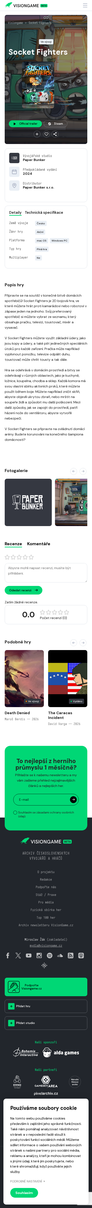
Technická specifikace (44, 212)
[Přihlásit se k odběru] (73, 799)
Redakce (46, 879)
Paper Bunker (34, 160)
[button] (73, 471)
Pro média (46, 902)
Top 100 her (46, 917)
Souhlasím (24, 1193)
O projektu (46, 872)
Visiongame (15, 23)
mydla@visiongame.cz (46, 945)
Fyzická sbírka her (46, 910)
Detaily (15, 212)
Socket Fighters (40, 23)
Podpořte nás (46, 887)
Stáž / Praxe (46, 895)
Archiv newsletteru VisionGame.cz (46, 925)
